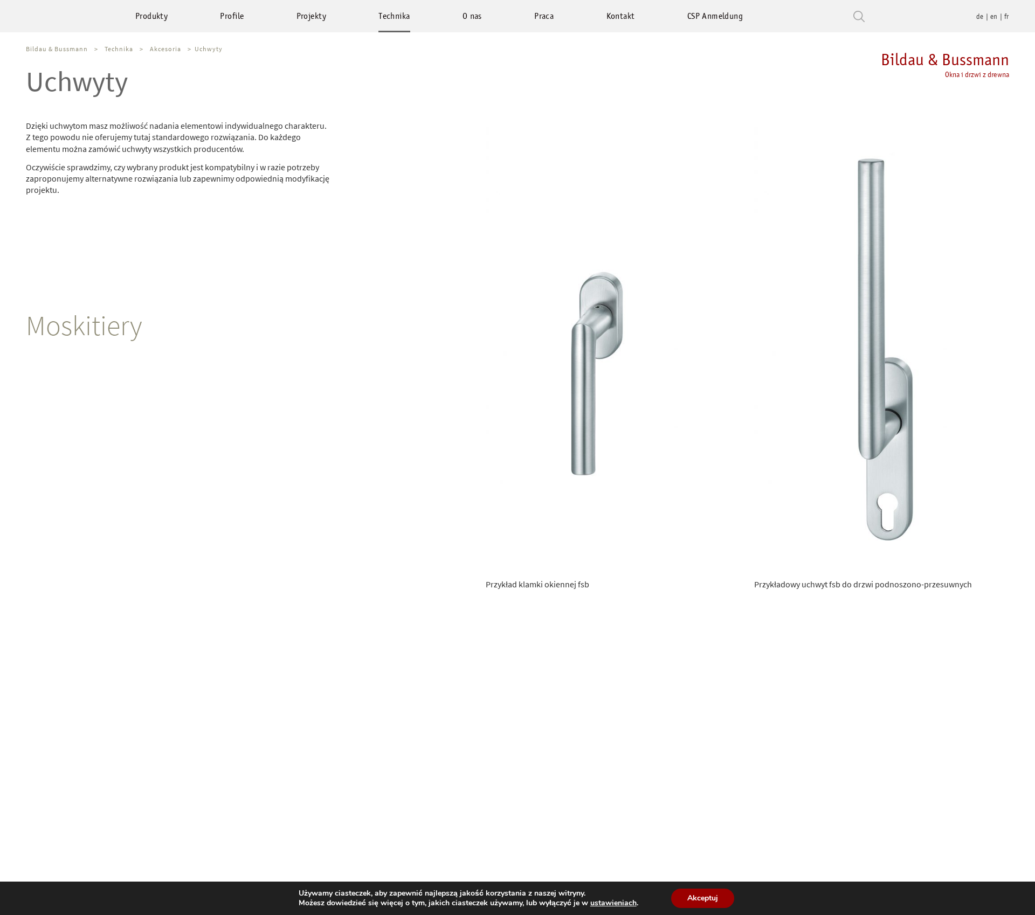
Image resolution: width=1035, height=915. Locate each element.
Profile (232, 16)
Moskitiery (84, 325)
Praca (544, 16)
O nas (472, 16)
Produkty (151, 16)
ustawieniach (613, 903)
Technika (394, 16)
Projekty (311, 16)
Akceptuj (702, 898)
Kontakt (620, 16)
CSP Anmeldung (715, 16)
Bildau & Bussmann (945, 64)
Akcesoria (165, 49)
